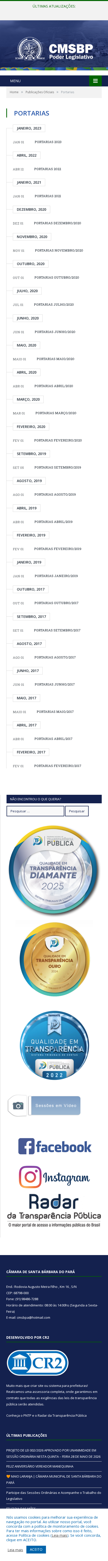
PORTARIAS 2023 (48, 142)
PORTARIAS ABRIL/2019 (53, 521)
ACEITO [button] (36, 1549)
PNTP (27, 1415)
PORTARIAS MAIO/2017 (55, 711)
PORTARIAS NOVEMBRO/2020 (59, 250)
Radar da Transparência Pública (62, 1415)
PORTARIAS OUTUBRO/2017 (56, 603)
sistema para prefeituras (68, 1385)
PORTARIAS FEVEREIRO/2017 (57, 765)
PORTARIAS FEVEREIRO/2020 (58, 440)
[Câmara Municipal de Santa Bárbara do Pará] (54, 48)
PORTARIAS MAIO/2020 (55, 359)
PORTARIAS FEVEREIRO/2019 (57, 548)
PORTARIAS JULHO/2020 (54, 304)
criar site (36, 1385)
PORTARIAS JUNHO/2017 (55, 684)
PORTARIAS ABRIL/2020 (53, 386)
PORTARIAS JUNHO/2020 (55, 331)
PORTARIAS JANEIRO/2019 (56, 576)
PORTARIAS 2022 (47, 169)
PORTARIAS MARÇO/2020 (55, 413)
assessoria (40, 1391)
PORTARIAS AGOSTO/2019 (55, 494)
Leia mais (59, 1535)
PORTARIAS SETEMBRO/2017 (57, 630)
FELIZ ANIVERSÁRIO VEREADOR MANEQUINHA (52, 11)
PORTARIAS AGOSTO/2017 (55, 657)
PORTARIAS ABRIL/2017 (53, 738)
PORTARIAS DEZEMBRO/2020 (57, 223)
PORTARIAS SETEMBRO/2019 (57, 467)
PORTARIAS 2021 (48, 196)
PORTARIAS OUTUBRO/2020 (56, 277)
